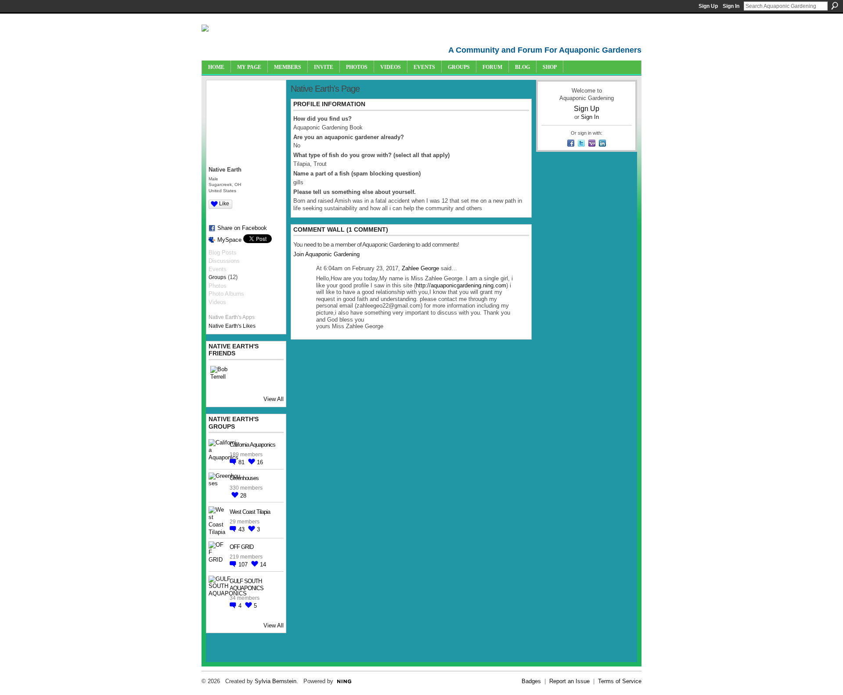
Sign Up (708, 6)
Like (224, 204)
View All (273, 399)
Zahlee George (420, 268)
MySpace (229, 239)
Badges (531, 681)
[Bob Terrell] (220, 376)
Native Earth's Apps (232, 317)
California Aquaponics (252, 444)
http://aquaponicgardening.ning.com (461, 285)
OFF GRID (241, 547)
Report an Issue (569, 681)
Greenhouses (244, 478)
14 (263, 564)
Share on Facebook (242, 228)
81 (242, 462)
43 (242, 529)
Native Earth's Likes (232, 326)
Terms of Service (619, 681)
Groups (217, 277)
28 (243, 495)
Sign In (731, 6)
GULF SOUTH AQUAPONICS (246, 585)
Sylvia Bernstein (275, 681)
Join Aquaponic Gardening (326, 254)
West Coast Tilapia (250, 512)
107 (243, 564)
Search (834, 6)
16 (260, 462)
